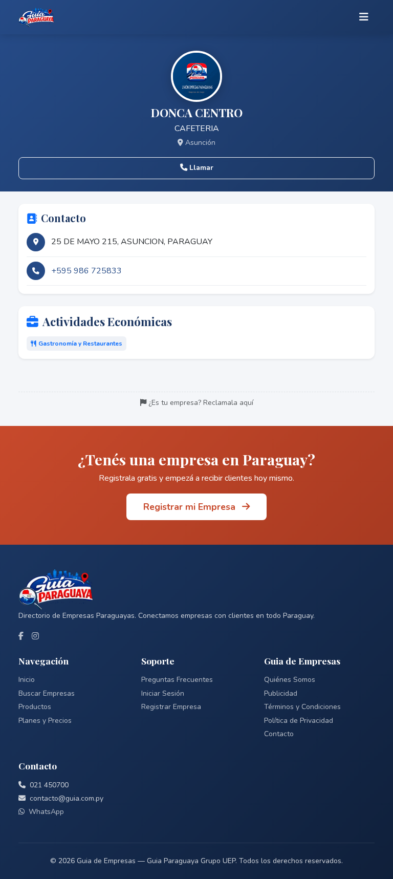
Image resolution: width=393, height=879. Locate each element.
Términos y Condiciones (302, 707)
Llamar (201, 167)
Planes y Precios (45, 720)
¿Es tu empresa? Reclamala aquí (200, 403)
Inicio (26, 679)
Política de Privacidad (298, 720)
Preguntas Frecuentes (177, 679)
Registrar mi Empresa (190, 507)
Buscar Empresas (46, 693)
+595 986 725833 (86, 270)
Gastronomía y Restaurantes (80, 343)
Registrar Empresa (171, 707)
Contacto (279, 734)
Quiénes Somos (289, 679)
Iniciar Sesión (162, 693)
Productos (34, 707)
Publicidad (280, 693)
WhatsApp (46, 812)
